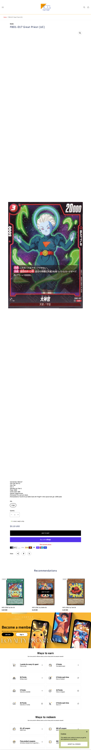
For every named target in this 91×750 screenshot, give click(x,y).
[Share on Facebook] (24, 554)
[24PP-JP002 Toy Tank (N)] (75, 592)
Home (5, 17)
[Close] (87, 732)
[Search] (84, 7)
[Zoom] (80, 33)
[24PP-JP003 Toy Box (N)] (15, 592)
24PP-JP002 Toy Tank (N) (69, 607)
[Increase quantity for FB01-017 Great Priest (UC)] (18, 514)
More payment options (45, 544)
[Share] (18, 554)
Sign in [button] (22, 634)
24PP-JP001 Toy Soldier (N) (39, 607)
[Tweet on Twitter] (29, 554)
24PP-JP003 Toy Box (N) (8, 607)
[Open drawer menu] (3, 7)
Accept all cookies (74, 744)
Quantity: (12, 510)
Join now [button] (7, 634)
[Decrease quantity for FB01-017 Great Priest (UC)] (11, 514)
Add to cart (45, 533)
